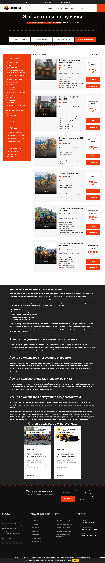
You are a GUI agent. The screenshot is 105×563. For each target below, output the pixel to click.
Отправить (68, 498)
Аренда (56, 8)
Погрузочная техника (15, 79)
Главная (49, 8)
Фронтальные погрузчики (17, 108)
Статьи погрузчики (14, 142)
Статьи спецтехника (14, 148)
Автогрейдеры (13, 82)
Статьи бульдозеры (14, 132)
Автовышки (12, 84)
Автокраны (12, 95)
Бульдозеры (13, 87)
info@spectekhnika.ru (65, 2)
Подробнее (31, 475)
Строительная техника (16, 70)
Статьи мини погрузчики (16, 138)
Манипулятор (13, 115)
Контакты (81, 8)
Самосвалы (12, 97)
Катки (10, 113)
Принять (75, 560)
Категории (65, 8)
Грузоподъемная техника (17, 72)
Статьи (73, 8)
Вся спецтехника (14, 62)
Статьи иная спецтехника (16, 135)
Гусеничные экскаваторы (17, 92)
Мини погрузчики (14, 102)
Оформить (93, 86)
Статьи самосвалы (14, 145)
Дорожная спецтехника (16, 65)
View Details (46, 78)
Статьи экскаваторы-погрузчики (14, 155)
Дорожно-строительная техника (16, 76)
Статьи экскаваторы (14, 151)
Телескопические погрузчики (18, 105)
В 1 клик (93, 79)
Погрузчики (12, 100)
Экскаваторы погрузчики (16, 110)
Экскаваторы (13, 90)
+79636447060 (48, 2)
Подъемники (13, 67)
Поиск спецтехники (85, 39)
